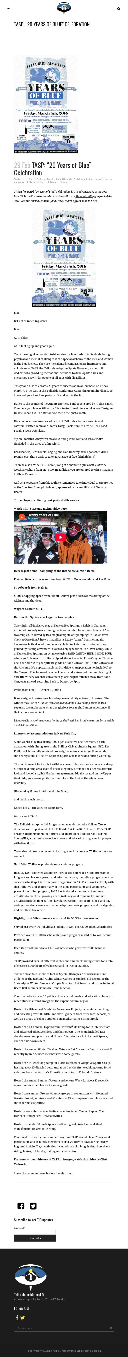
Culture (41, 179)
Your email (19, 1228)
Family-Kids (54, 179)
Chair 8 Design (93, 1351)
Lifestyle (67, 179)
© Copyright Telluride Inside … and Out (49, 1351)
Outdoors (79, 179)
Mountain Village (86, 196)
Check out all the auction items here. (38, 807)
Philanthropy (93, 179)
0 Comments (35, 182)
